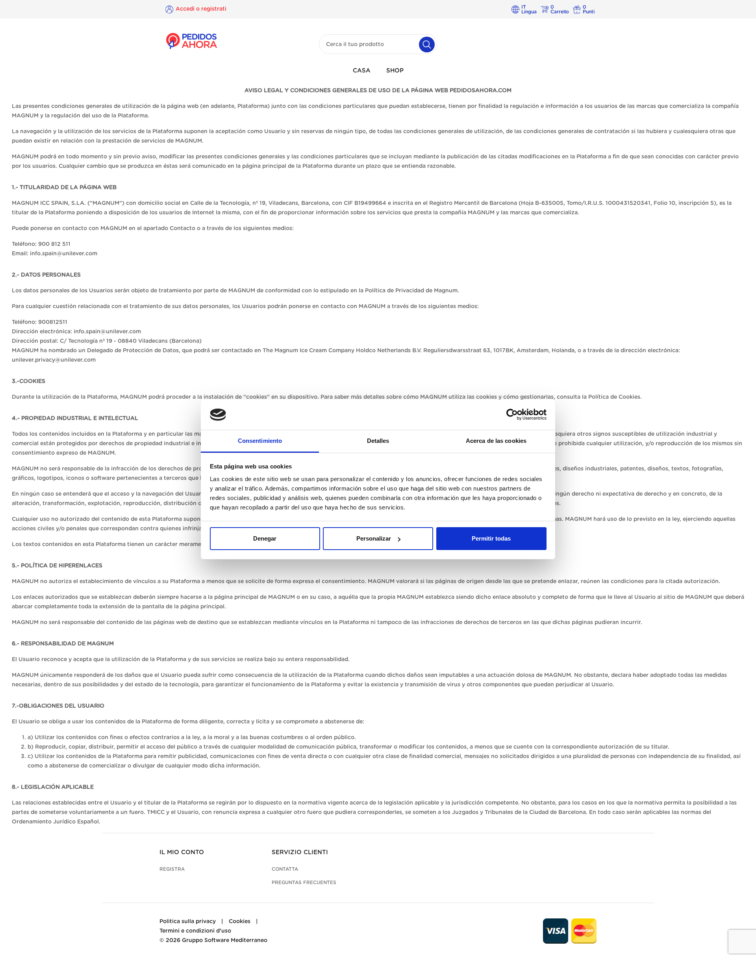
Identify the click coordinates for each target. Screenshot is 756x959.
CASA (362, 71)
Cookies (239, 921)
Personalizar (373, 538)
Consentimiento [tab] (260, 440)
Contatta (285, 869)
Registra (172, 869)
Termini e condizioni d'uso (195, 931)
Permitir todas (491, 538)
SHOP (395, 71)
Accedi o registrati (201, 9)
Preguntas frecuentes (304, 882)
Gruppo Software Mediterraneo (224, 940)
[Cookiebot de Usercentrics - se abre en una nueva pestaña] (512, 415)
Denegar (264, 538)
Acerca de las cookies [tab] (496, 440)
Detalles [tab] (378, 440)
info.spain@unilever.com (63, 253)
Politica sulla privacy (187, 921)
